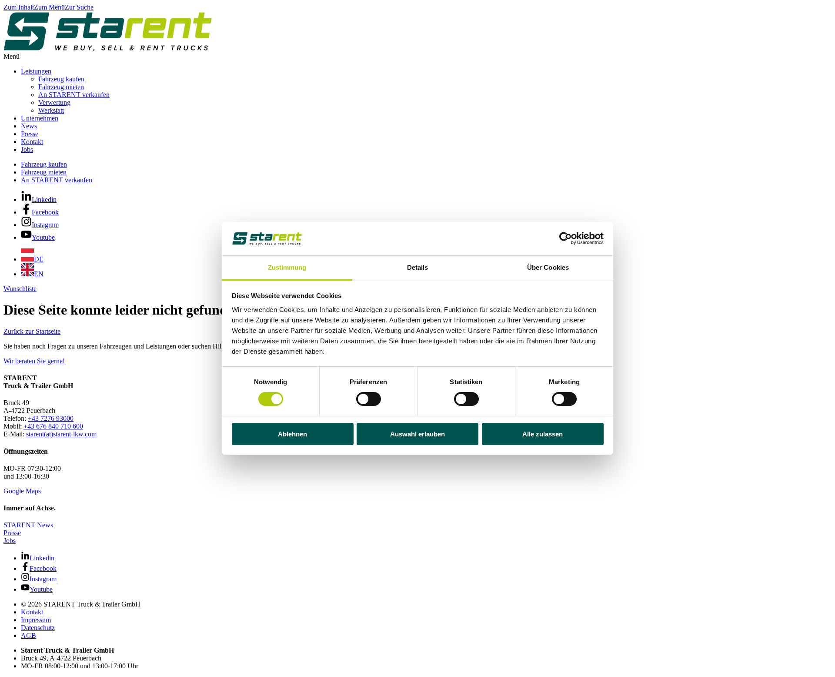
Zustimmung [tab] (287, 267)
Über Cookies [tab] (548, 267)
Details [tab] (417, 267)
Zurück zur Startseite (31, 331)
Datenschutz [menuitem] (38, 627)
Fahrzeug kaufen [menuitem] (61, 79)
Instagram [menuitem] (45, 224)
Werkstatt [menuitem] (51, 110)
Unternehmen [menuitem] (39, 118)
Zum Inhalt (18, 7)
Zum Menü (49, 7)
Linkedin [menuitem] (44, 199)
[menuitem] (32, 259)
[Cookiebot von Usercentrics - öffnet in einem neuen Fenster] (566, 238)
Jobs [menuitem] (27, 149)
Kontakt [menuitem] (32, 141)
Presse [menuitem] (29, 133)
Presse (12, 532)
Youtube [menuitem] (43, 237)
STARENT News (28, 525)
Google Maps (22, 491)
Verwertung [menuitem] (54, 102)
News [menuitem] (29, 126)
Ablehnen (292, 434)
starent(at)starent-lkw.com (61, 434)
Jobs (9, 540)
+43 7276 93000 (50, 418)
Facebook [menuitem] (45, 212)
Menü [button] (11, 56)
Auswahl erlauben (417, 434)
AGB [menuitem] (28, 635)
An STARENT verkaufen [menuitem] (74, 94)
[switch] (368, 399)
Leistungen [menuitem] (36, 71)
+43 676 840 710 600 (53, 426)
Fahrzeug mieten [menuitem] (61, 86)
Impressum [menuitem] (36, 619)
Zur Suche (79, 7)
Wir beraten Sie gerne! (34, 361)
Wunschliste (20, 288)
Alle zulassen (542, 434)
